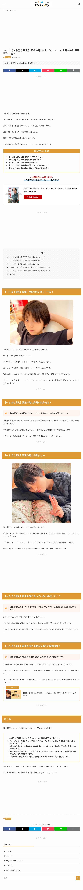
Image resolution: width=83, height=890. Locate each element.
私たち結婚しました (13, 870)
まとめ (12, 274)
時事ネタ (9, 865)
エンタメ (8, 57)
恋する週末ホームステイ (15, 861)
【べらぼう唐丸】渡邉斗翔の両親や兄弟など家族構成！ (30, 271)
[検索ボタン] (79, 4)
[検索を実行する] (78, 878)
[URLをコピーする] (73, 70)
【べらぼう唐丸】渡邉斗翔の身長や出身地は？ (27, 260)
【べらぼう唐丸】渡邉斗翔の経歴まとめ (24, 264)
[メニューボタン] (4, 4)
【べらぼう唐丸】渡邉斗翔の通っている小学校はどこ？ (30, 267)
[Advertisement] (41, 27)
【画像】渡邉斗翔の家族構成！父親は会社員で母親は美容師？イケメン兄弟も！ (49, 694)
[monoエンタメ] (41, 4)
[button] (9, 70)
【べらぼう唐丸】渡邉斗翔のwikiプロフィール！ (27, 257)
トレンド (9, 856)
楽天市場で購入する (32, 197)
